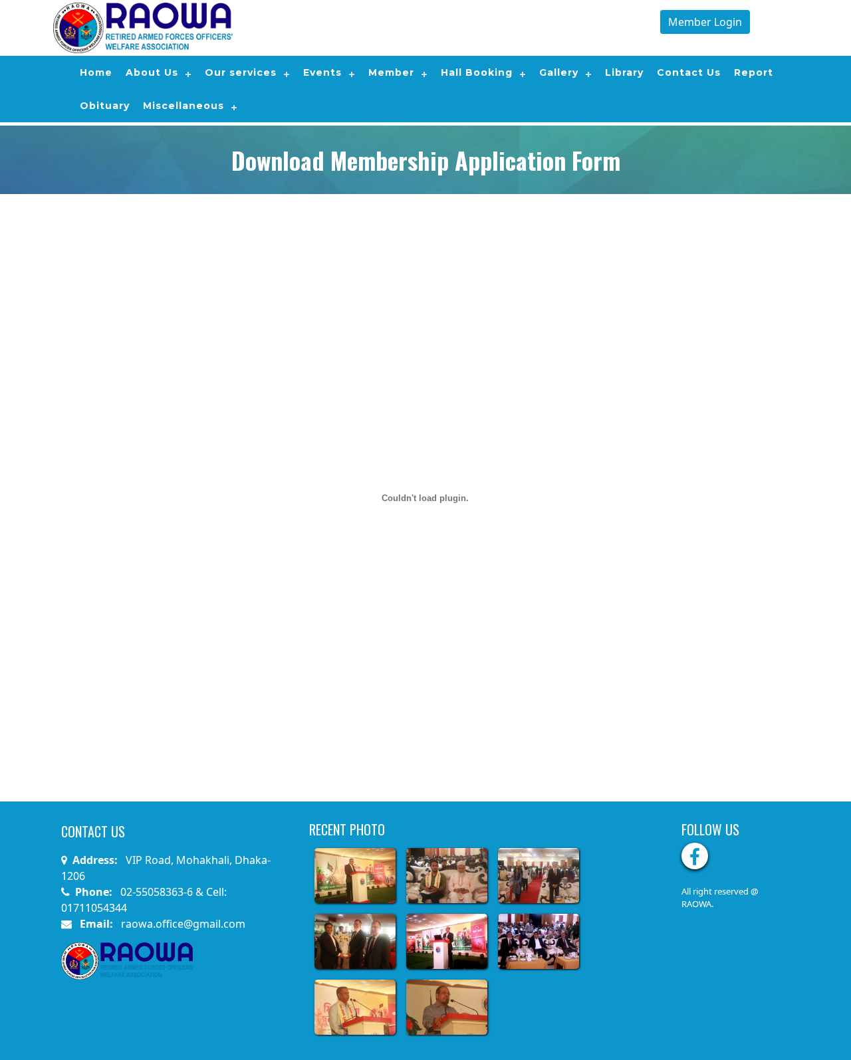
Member (391, 72)
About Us (152, 72)
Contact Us (689, 72)
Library (624, 72)
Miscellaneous (183, 106)
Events (322, 72)
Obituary (105, 106)
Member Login (705, 22)
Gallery (558, 72)
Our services (241, 72)
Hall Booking (477, 72)
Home (96, 72)
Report (753, 72)
